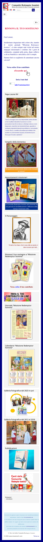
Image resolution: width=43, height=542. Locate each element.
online (17, 287)
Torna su (36, 536)
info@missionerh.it (22, 84)
